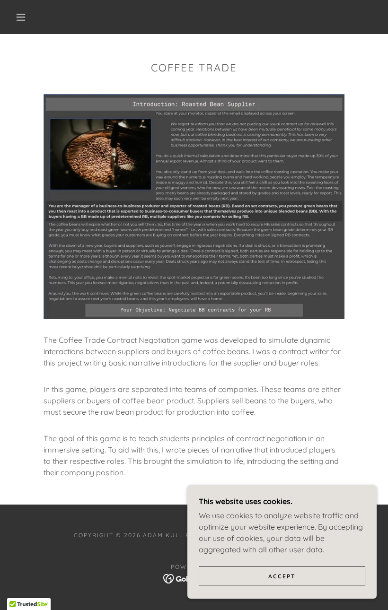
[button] (20, 17)
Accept (282, 576)
